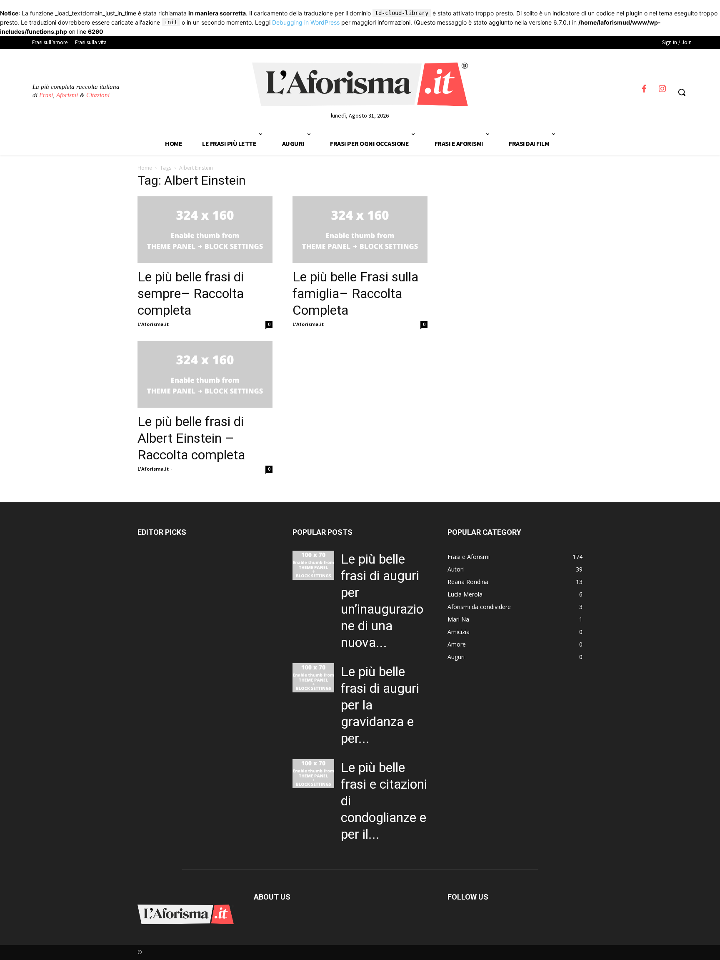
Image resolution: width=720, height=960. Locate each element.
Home (145, 167)
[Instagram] (662, 91)
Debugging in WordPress (306, 22)
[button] (682, 92)
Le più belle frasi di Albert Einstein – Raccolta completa (191, 438)
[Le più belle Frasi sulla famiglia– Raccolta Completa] (360, 229)
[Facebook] (644, 91)
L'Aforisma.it (153, 324)
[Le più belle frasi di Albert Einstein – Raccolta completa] (205, 374)
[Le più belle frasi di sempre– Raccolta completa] (205, 229)
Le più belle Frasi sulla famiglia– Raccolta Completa (355, 293)
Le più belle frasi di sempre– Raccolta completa (191, 293)
